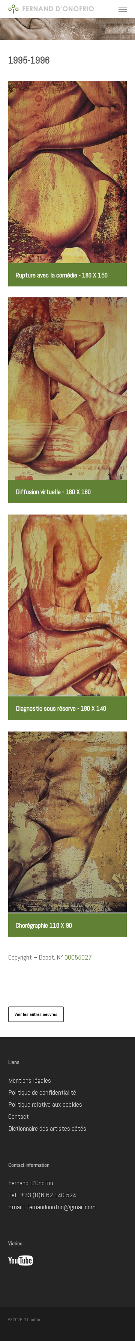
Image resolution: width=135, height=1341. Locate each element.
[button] (122, 9)
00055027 (78, 957)
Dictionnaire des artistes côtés (47, 1128)
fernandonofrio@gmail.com (61, 1206)
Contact (18, 1116)
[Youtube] (20, 1268)
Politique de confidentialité (42, 1092)
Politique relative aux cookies (45, 1104)
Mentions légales (29, 1080)
